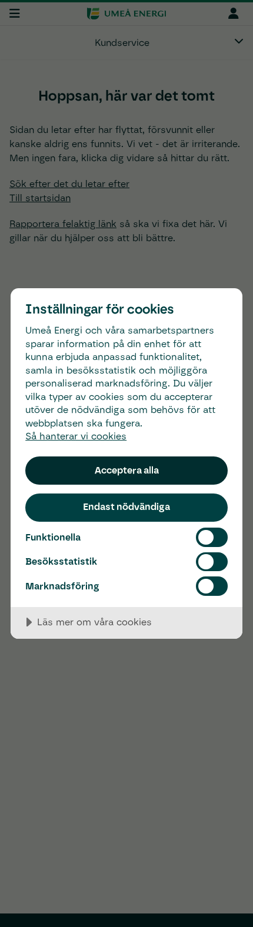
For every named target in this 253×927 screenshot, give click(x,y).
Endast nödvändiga (126, 506)
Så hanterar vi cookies (75, 436)
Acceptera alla (127, 470)
